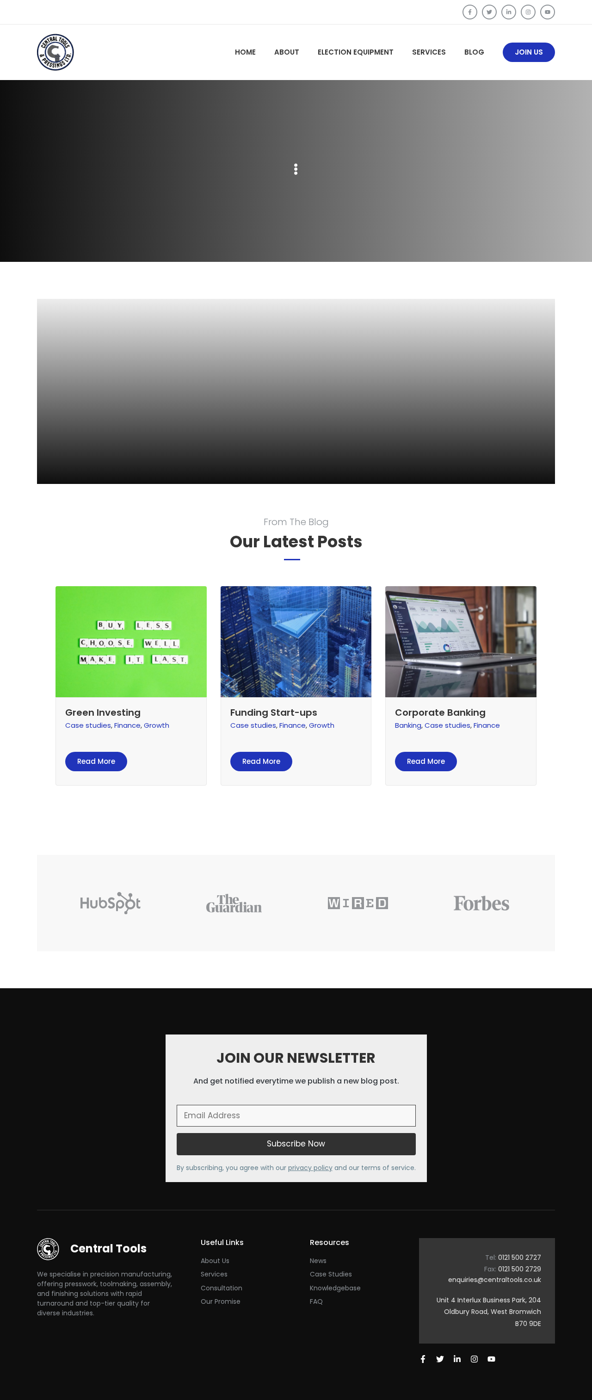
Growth (156, 725)
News (318, 1260)
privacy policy (310, 1167)
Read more (96, 761)
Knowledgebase (335, 1288)
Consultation (221, 1288)
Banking (408, 725)
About (286, 52)
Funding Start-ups (273, 712)
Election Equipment (356, 52)
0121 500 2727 (519, 1257)
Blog (474, 52)
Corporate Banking (440, 712)
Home (245, 52)
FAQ (316, 1301)
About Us (215, 1260)
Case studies (88, 725)
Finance (127, 725)
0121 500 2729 (519, 1269)
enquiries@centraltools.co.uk (494, 1279)
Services (429, 52)
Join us (529, 52)
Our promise (220, 1301)
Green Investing (103, 712)
